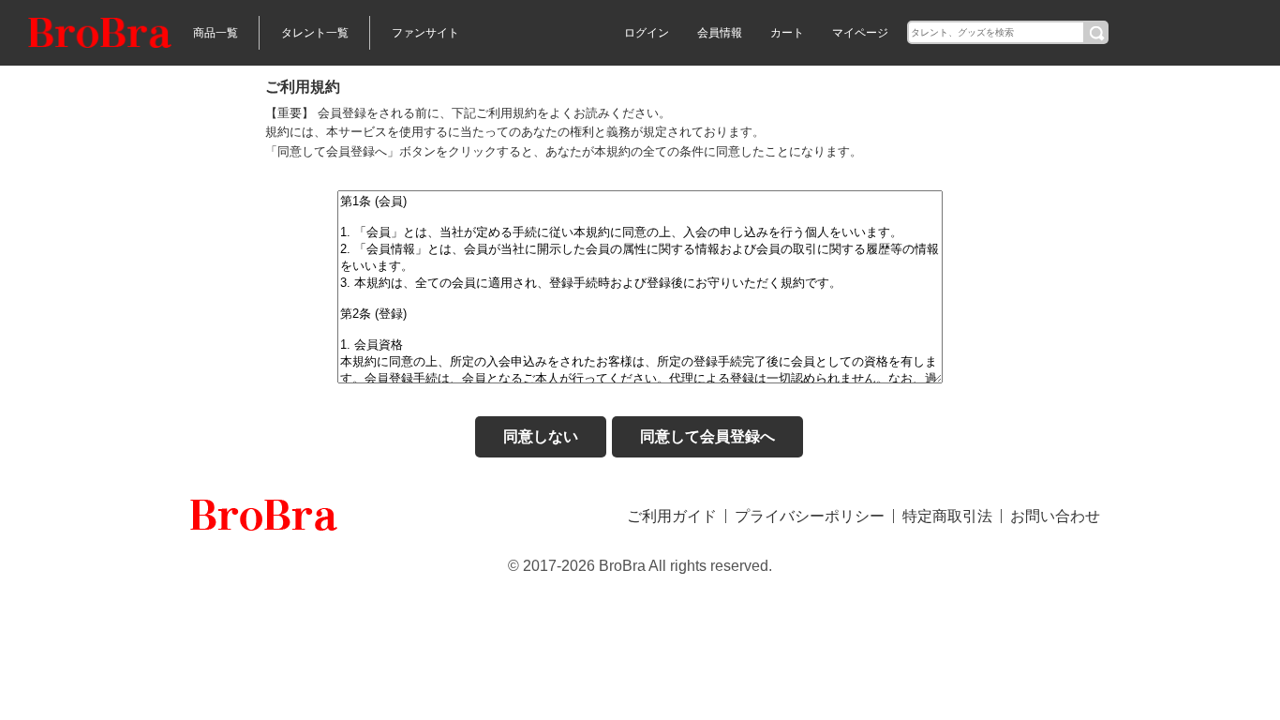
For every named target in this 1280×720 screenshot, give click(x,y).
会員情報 (719, 32)
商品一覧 (215, 32)
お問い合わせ (1055, 516)
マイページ (860, 32)
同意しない (540, 436)
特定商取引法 (947, 516)
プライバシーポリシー (810, 516)
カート (787, 32)
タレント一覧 (315, 32)
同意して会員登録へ (707, 436)
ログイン (646, 32)
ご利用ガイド (672, 516)
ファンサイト (425, 32)
